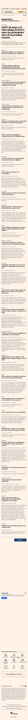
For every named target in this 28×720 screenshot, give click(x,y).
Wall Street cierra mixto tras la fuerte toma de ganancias (13, 193)
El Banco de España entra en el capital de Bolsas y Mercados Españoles (13, 122)
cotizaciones (5, 668)
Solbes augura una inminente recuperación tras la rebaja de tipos (13, 135)
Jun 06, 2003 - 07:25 (8, 295)
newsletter (4, 593)
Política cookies (18, 704)
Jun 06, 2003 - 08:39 (11, 246)
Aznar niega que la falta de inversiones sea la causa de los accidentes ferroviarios (11, 499)
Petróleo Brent (25, 8)
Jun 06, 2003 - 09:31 (10, 210)
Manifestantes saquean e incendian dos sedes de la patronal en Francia (13, 429)
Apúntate (4, 597)
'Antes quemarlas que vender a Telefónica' (11, 480)
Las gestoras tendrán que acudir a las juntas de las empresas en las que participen (13, 291)
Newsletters (13, 708)
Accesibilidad (23, 706)
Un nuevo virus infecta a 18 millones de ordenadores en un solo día (13, 334)
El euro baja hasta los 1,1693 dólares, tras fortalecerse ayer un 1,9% (13, 399)
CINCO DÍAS (3, 41)
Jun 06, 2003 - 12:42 (11, 111)
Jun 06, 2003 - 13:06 (10, 71)
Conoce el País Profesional (14, 674)
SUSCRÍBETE (20, 11)
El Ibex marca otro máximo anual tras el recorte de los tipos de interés (13, 377)
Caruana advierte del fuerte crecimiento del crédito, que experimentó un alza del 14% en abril (13, 67)
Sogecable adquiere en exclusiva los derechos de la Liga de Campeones (12, 52)
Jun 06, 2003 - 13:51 (11, 41)
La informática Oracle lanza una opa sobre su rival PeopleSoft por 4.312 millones (13, 229)
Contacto (8, 704)
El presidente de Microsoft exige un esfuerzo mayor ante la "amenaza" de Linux (13, 311)
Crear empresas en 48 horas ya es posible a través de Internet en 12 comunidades (12, 107)
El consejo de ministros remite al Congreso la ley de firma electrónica (13, 243)
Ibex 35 (3, 8)
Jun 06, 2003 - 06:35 (11, 315)
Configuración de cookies (6, 706)
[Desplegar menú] (2, 11)
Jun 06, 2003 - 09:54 (12, 176)
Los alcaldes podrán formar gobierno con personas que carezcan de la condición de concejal (13, 84)
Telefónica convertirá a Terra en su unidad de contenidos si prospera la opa (13, 266)
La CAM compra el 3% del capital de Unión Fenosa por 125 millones (12, 159)
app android (22, 668)
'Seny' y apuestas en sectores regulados (13, 412)
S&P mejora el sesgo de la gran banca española (13, 468)
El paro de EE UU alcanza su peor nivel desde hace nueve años (12, 207)
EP (1, 162)
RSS (9, 708)
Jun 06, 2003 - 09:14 (10, 233)
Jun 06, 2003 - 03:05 (11, 380)
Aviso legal (12, 704)
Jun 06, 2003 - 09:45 (11, 197)
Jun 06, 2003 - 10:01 (7, 162)
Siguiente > (20, 539)
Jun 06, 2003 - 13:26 (11, 56)
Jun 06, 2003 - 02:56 (11, 402)
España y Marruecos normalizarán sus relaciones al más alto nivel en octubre (13, 444)
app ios (14, 668)
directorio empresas (22, 662)
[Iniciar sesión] (25, 12)
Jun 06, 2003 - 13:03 (8, 87)
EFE (2, 87)
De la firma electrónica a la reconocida (10, 173)
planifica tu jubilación (5, 663)
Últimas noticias (19, 708)
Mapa (7, 708)
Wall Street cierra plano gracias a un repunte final (13, 526)
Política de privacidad (16, 706)
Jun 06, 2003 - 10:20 (10, 138)
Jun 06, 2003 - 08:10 (10, 270)
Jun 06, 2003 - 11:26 (8, 125)
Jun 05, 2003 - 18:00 (15, 414)
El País (25, 15)
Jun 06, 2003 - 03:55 (11, 362)
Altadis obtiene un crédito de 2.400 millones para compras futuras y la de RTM (13, 358)
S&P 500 (13, 8)
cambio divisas (14, 662)
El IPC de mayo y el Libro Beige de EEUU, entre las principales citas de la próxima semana (13, 32)
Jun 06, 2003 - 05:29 (17, 337)
